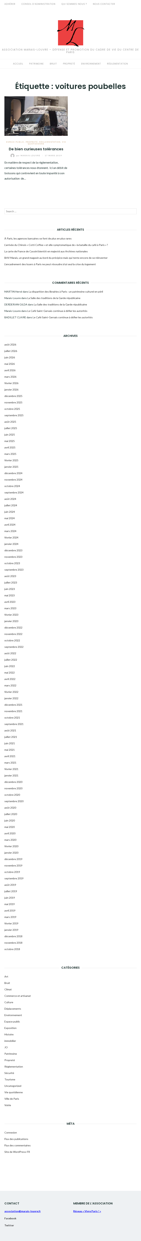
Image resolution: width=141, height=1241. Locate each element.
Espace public (15, 142)
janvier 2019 (11, 929)
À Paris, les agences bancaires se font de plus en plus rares (38, 238)
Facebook (10, 1218)
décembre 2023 (13, 550)
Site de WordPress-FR (17, 1151)
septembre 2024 (14, 492)
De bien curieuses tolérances (36, 149)
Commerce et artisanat (17, 995)
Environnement (91, 63)
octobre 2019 (12, 871)
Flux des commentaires (17, 1145)
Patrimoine (36, 63)
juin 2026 (9, 357)
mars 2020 (10, 839)
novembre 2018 (13, 942)
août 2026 (10, 344)
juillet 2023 (10, 582)
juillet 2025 (10, 428)
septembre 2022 (14, 646)
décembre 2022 (13, 627)
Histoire (9, 1034)
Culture (8, 1002)
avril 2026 (9, 370)
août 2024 (10, 498)
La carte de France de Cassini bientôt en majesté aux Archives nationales (46, 251)
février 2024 (11, 537)
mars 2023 (10, 608)
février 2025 (11, 460)
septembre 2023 (14, 569)
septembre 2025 (14, 415)
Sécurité (9, 1073)
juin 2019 (9, 897)
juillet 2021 (10, 736)
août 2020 (10, 807)
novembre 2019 (13, 865)
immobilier (10, 1040)
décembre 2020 (13, 781)
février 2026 (11, 383)
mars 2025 (10, 453)
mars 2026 (10, 376)
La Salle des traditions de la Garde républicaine (53, 298)
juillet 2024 (10, 505)
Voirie (7, 1105)
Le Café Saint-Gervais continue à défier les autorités (57, 310)
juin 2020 (9, 820)
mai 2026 (9, 363)
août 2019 (10, 884)
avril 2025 (9, 447)
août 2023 (10, 576)
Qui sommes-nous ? (74, 4)
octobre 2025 (12, 408)
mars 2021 (10, 762)
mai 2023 (9, 595)
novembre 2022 (13, 633)
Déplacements (12, 1008)
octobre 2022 (12, 640)
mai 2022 (9, 672)
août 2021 (10, 730)
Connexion (10, 1132)
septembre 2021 (14, 724)
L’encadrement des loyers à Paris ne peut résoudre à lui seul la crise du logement (50, 264)
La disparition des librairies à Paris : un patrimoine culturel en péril (66, 291)
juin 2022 (9, 666)
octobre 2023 (12, 563)
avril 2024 (9, 524)
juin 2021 (9, 743)
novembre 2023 (13, 556)
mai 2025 (9, 441)
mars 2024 (10, 531)
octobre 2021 (12, 717)
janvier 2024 (11, 543)
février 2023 (11, 614)
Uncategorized (12, 1085)
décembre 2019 (13, 859)
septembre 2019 (14, 878)
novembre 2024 (13, 479)
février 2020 (11, 846)
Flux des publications (16, 1138)
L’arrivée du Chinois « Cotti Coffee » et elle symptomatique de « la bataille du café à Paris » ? (56, 244)
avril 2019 (9, 910)
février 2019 (11, 923)
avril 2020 (9, 833)
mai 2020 (9, 826)
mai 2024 (9, 518)
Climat (8, 989)
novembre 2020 (13, 788)
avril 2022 (9, 679)
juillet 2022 (10, 659)
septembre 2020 (14, 801)
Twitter (9, 1225)
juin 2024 (9, 511)
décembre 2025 (13, 395)
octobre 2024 (12, 486)
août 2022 (10, 653)
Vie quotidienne (13, 1092)
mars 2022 (10, 685)
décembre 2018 (13, 936)
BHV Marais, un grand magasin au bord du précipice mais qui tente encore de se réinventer (56, 257)
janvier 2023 (11, 621)
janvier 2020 (11, 852)
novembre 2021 (13, 711)
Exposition (10, 1027)
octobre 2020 (12, 794)
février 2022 (11, 691)
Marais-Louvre (28, 155)
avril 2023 (9, 601)
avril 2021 (9, 756)
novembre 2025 (13, 402)
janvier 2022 (11, 698)
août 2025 (10, 421)
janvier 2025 (11, 466)
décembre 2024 (13, 473)
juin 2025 (9, 434)
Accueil (18, 63)
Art (6, 976)
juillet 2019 (10, 891)
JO (6, 1047)
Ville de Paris (11, 1098)
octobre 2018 (12, 949)
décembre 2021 (13, 704)
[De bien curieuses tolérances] (36, 115)
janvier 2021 (11, 775)
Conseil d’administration (38, 4)
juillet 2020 (10, 814)
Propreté (69, 63)
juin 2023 (9, 588)
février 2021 (11, 769)
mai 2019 (9, 904)
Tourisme (9, 1079)
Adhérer (9, 4)
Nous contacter (104, 4)
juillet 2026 (10, 350)
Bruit (53, 63)
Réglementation (117, 63)
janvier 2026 (11, 389)
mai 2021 (9, 749)
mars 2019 (10, 916)
